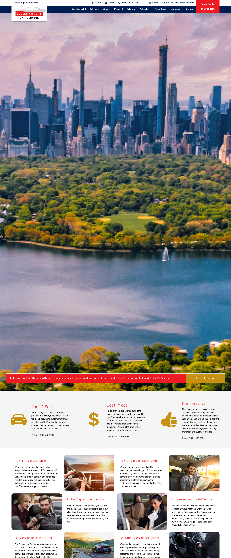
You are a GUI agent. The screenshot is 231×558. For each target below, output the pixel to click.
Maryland (118, 9)
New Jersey (176, 9)
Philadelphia (145, 9)
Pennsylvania (160, 9)
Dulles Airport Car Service (26, 3)
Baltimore (94, 9)
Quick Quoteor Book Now (208, 6)
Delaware (131, 9)
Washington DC (79, 9)
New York (190, 9)
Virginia (106, 9)
